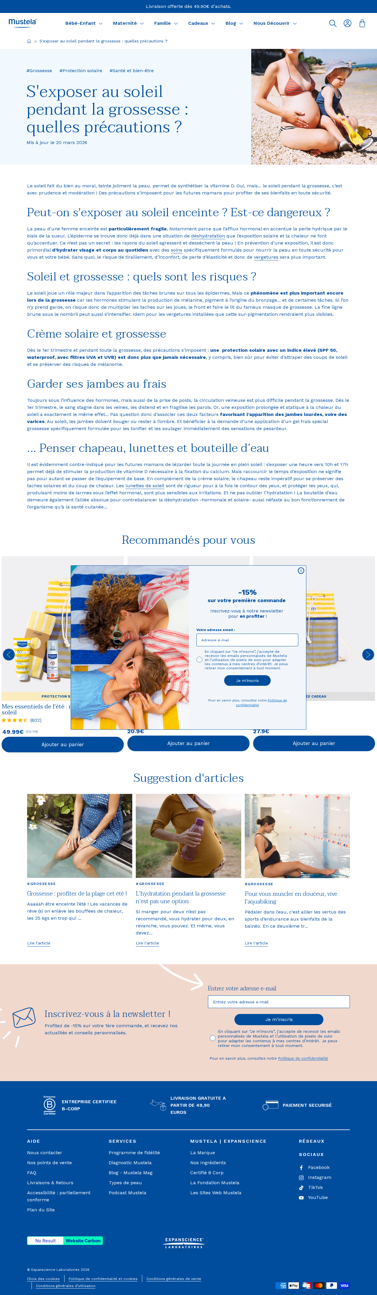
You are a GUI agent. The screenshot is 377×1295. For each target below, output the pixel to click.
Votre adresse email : (215, 630)
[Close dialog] (301, 571)
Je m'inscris (247, 680)
